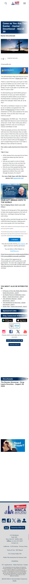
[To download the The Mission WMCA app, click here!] (7, 320)
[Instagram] (3, 331)
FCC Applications (7, 565)
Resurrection (11, 110)
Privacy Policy (23, 546)
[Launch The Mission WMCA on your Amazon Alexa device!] (14, 325)
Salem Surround (17, 565)
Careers (25, 565)
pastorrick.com (18, 178)
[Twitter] (18, 331)
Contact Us (14, 543)
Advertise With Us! (14, 344)
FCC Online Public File (14, 554)
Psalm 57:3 (19, 78)
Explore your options (14, 340)
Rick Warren (21, 244)
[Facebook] (11, 331)
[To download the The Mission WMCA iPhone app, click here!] (21, 320)
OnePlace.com (14, 251)
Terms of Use (11, 550)
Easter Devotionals (8, 36)
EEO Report (19, 550)
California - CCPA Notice (10, 546)
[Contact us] (6, 528)
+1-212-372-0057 (17, 541)
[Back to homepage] (15, 3)
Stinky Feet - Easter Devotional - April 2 (15, 306)
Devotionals (8, 379)
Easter (3, 124)
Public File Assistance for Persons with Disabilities (15, 559)
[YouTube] (25, 331)
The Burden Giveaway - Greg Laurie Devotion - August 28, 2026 (12, 384)
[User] (24, 521)
